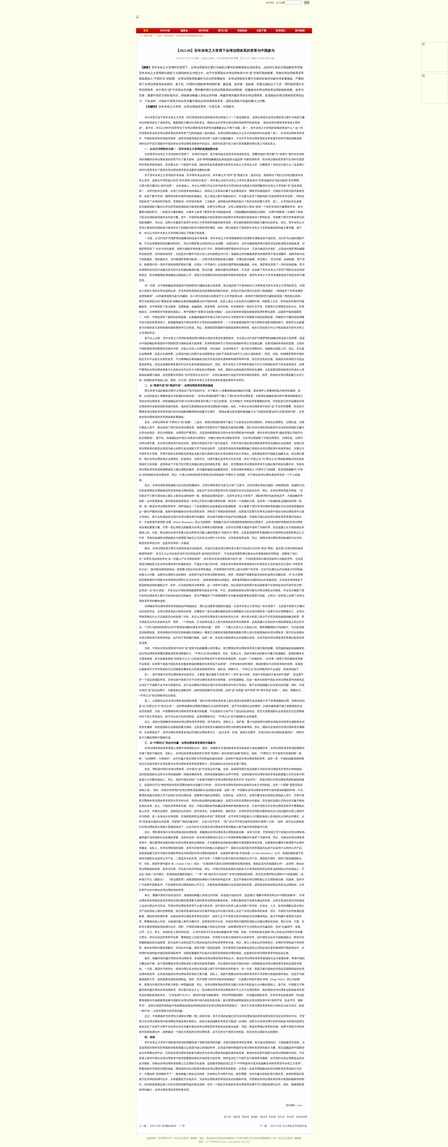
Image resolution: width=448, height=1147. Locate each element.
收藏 (254, 1117)
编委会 (184, 30)
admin (299, 1105)
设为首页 (270, 2)
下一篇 (263, 1126)
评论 (281, 1117)
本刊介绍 (165, 30)
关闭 (290, 1117)
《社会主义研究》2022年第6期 (214, 58)
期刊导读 (203, 30)
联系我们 (281, 30)
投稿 (245, 1117)
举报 (272, 1117)
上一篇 (142, 1126)
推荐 (263, 1117)
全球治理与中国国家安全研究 (189, 36)
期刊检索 (300, 30)
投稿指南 (242, 30)
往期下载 (261, 30)
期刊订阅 (223, 30)
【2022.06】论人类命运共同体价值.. (288, 1126)
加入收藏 (280, 2)
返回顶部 (302, 1117)
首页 (145, 30)
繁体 (237, 1117)
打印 (227, 1117)
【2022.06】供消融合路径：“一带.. (167, 1126)
